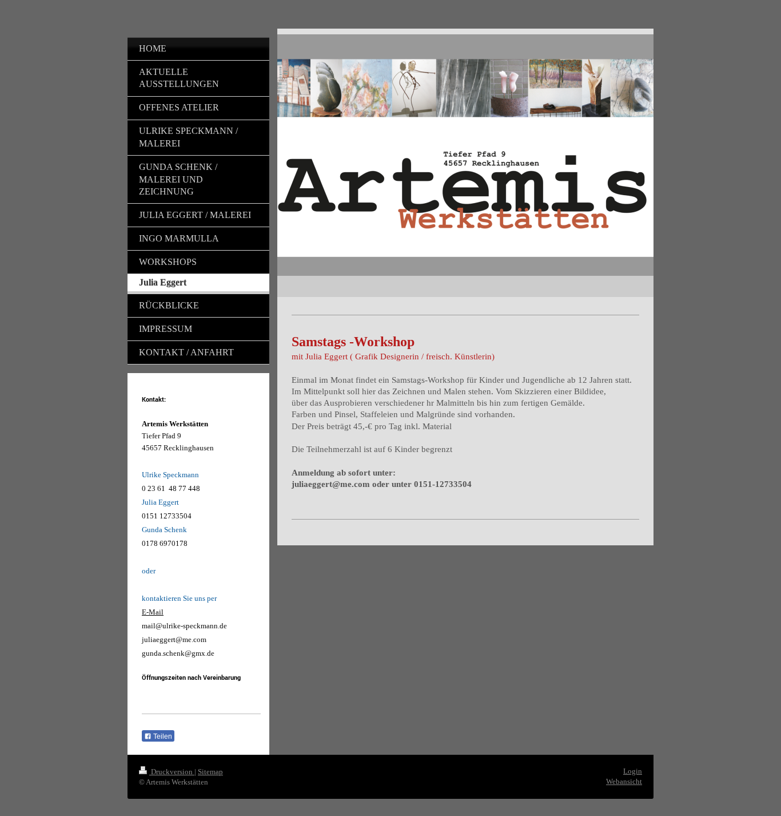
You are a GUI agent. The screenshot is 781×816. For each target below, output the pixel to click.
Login (632, 771)
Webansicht (624, 781)
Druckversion (171, 771)
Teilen (162, 736)
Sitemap (210, 771)
